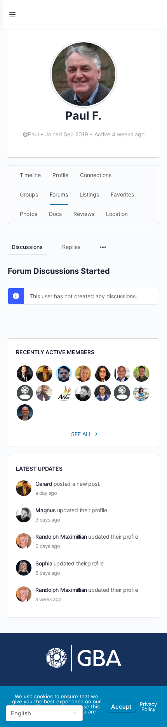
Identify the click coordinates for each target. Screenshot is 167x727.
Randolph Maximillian (61, 536)
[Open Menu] (12, 14)
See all (81, 434)
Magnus (45, 510)
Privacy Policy (148, 706)
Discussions (27, 246)
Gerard (43, 483)
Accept (121, 706)
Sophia (43, 563)
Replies (71, 246)
